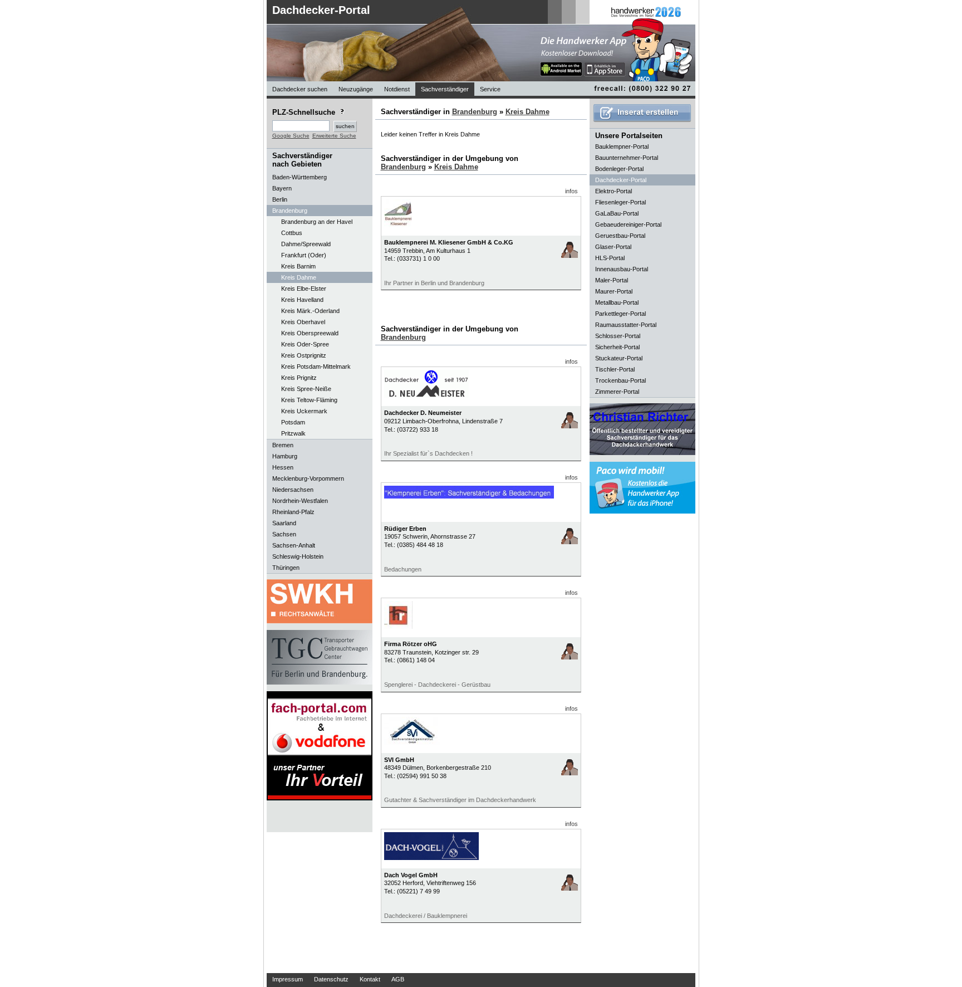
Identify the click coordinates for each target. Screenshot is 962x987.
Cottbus (291, 232)
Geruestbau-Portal (620, 235)
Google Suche (291, 136)
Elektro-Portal (613, 191)
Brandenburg (474, 112)
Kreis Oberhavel (303, 322)
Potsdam (293, 422)
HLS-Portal (610, 258)
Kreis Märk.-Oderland (310, 310)
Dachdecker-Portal (321, 10)
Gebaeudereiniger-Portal (628, 224)
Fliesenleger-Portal (620, 202)
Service (490, 89)
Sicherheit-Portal (617, 347)
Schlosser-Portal (617, 336)
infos (571, 191)
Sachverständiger (445, 89)
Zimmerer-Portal (617, 391)
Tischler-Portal (615, 369)
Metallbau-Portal (617, 302)
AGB (397, 979)
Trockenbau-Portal (620, 380)
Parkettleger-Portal (620, 313)
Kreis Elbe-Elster (303, 288)
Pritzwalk (293, 433)
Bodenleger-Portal (619, 168)
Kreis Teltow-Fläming (309, 400)
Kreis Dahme (298, 277)
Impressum (287, 979)
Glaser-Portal (613, 246)
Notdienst (397, 89)
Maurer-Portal (613, 291)
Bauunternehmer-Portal (626, 157)
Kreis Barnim (298, 266)
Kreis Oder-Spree (305, 344)
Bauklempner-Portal (622, 146)
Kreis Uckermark (304, 411)
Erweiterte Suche (334, 136)
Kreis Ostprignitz (303, 355)
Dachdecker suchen (299, 89)
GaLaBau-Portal (617, 213)
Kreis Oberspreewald (309, 333)
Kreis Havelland (302, 299)
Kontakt (370, 979)
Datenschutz (331, 979)
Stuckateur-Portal (618, 358)
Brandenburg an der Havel (316, 221)
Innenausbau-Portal (621, 269)
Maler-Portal (611, 280)
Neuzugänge (355, 89)
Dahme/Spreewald (306, 244)
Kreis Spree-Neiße (306, 388)
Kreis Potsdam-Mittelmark (316, 366)
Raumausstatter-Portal (625, 324)
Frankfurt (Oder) (303, 255)
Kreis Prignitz (299, 377)
